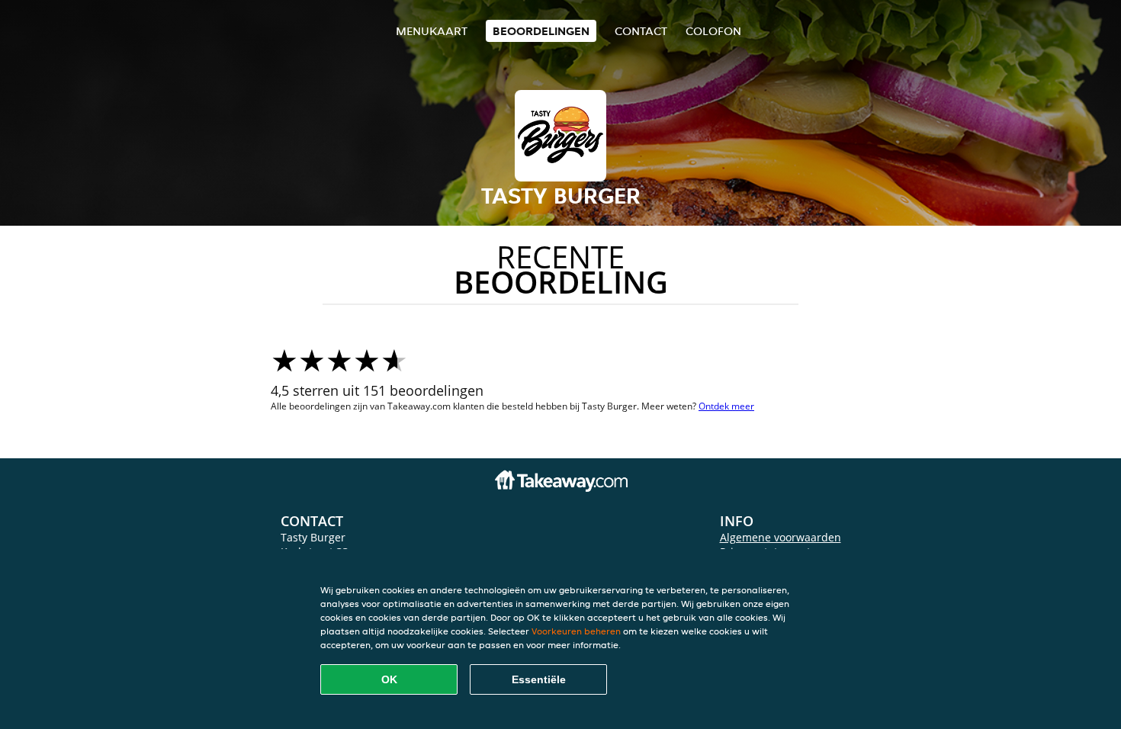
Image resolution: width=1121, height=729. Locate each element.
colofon (713, 31)
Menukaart (431, 31)
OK (389, 679)
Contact (641, 31)
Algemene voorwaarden (780, 537)
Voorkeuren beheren (576, 631)
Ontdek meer (726, 406)
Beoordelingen (541, 31)
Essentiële (539, 679)
